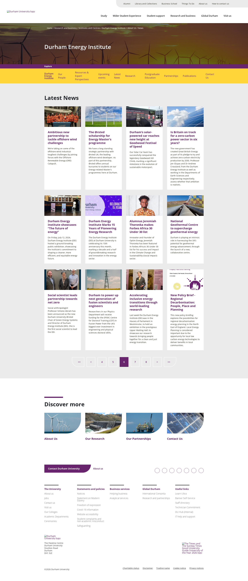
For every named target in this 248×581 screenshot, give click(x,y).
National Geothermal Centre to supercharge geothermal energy (184, 226)
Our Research (94, 438)
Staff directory (182, 502)
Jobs (46, 498)
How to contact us (220, 3)
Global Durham (209, 15)
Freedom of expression (89, 505)
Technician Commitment (187, 507)
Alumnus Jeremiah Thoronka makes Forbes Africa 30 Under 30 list (143, 226)
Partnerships (171, 76)
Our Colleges (50, 512)
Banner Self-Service (185, 498)
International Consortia (154, 493)
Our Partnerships (138, 438)
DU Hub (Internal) (184, 512)
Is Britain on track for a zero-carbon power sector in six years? (183, 137)
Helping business (118, 493)
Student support (156, 15)
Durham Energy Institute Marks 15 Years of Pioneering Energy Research (102, 226)
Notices (81, 493)
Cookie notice (179, 568)
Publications (189, 76)
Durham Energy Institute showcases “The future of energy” (62, 226)
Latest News (117, 76)
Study (104, 15)
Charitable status (131, 568)
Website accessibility (87, 514)
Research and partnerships (156, 498)
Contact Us (210, 76)
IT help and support (185, 516)
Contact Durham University (64, 468)
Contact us (49, 502)
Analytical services (119, 498)
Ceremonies (50, 521)
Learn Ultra (181, 493)
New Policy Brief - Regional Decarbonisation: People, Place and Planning (183, 302)
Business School (169, 3)
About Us (131, 28)
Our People (62, 76)
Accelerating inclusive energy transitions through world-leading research (143, 302)
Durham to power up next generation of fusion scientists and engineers (103, 300)
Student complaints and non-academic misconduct (90, 520)
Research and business (182, 15)
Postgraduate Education (152, 76)
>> (169, 362)
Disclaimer (148, 568)
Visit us (227, 15)
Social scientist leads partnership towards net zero (62, 298)
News (140, 28)
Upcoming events (104, 76)
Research (130, 76)
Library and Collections (146, 3)
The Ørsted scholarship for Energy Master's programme (100, 137)
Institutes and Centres (89, 28)
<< (79, 362)
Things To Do (188, 3)
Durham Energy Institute (114, 28)
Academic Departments (56, 516)
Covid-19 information (87, 509)
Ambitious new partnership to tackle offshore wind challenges (62, 137)
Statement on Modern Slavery (88, 499)
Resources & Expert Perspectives (82, 76)
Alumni (126, 3)
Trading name (163, 568)
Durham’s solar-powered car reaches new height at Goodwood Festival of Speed (144, 139)
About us (203, 3)
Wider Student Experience (127, 15)
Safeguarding (83, 525)
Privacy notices (196, 568)
